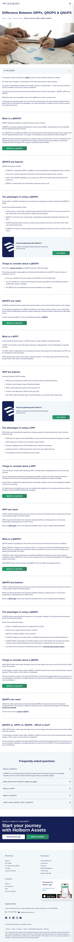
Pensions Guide (17, 18)
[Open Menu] (70, 3)
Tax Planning (44, 870)
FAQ (6, 888)
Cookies (19, 929)
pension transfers (16, 268)
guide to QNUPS (23, 711)
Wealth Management (47, 868)
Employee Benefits (46, 873)
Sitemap (46, 929)
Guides (9, 18)
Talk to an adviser (37, 837)
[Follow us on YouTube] (20, 918)
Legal (25, 929)
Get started (61, 253)
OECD (28, 77)
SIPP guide (12, 525)
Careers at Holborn (10, 891)
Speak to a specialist (14, 148)
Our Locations (9, 886)
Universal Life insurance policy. (54, 646)
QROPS (45, 317)
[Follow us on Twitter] (10, 918)
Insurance (43, 865)
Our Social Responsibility (12, 865)
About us (7, 860)
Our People (8, 863)
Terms (13, 929)
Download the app (14, 837)
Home (4, 18)
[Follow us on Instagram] (17, 918)
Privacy (8, 929)
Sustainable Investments (35, 929)
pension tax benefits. (9, 707)
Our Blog (7, 868)
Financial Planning (46, 860)
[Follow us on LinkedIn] (13, 918)
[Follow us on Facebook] (6, 918)
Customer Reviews (10, 870)
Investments (44, 863)
